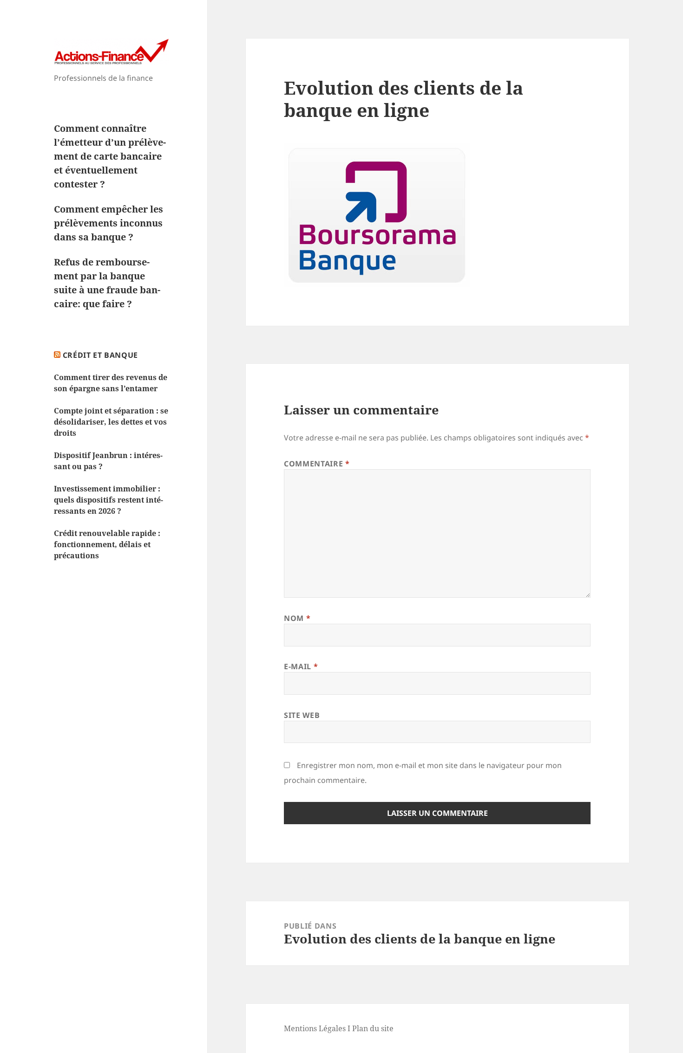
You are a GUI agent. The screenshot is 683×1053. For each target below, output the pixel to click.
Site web (302, 715)
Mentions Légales (315, 1028)
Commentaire (316, 464)
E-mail (301, 666)
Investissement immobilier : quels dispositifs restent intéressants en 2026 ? (108, 500)
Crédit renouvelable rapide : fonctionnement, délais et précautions (107, 544)
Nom (297, 618)
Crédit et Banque (100, 355)
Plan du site (373, 1028)
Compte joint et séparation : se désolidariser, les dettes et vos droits (111, 422)
